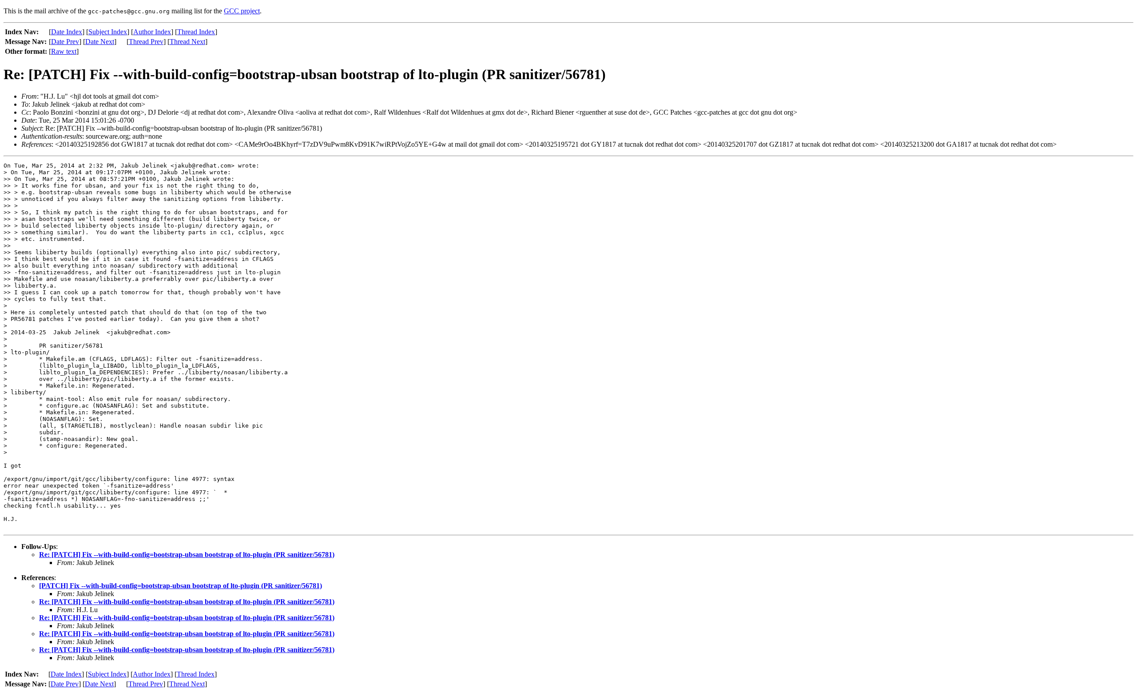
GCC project (242, 11)
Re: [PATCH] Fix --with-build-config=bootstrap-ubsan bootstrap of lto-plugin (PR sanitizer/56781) (186, 554)
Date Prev (65, 41)
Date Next (99, 41)
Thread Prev (146, 41)
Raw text (63, 51)
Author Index (152, 32)
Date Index (66, 32)
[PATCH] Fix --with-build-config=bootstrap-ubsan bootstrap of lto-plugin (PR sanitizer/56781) (180, 585)
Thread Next (187, 41)
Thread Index (196, 32)
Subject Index (107, 32)
